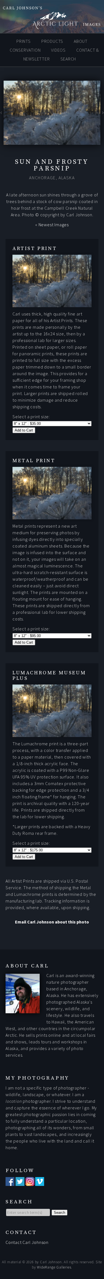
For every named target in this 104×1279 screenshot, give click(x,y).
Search (68, 59)
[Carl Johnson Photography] (52, 26)
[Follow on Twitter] (20, 1182)
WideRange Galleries (54, 1267)
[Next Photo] (102, 114)
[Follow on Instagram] (30, 1182)
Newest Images (54, 224)
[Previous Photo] (2, 114)
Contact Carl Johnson (27, 1242)
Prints (23, 41)
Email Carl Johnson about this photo (52, 922)
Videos (58, 50)
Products (52, 41)
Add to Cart (24, 430)
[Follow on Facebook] (10, 1182)
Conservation (25, 50)
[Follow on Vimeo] (39, 1182)
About (81, 41)
